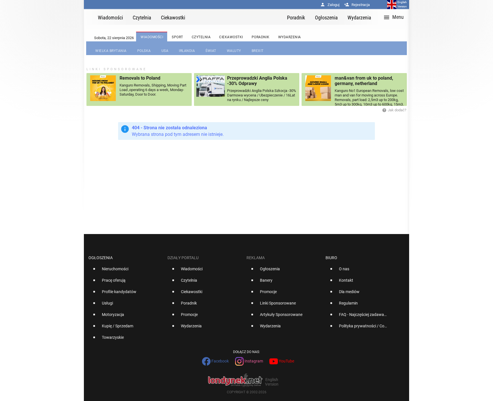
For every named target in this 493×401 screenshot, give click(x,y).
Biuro (331, 257)
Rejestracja (357, 5)
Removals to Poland (140, 78)
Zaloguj (330, 5)
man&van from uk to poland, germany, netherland (364, 80)
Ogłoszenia (100, 257)
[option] (125, 271)
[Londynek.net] (238, 17)
